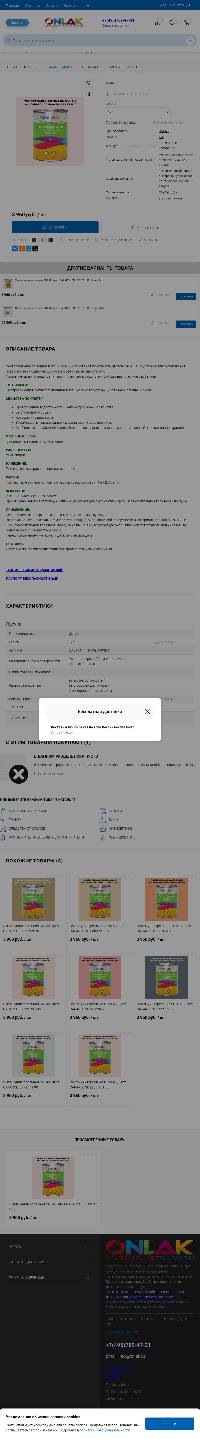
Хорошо (169, 1424)
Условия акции (63, 732)
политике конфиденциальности (105, 1430)
